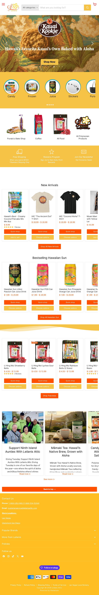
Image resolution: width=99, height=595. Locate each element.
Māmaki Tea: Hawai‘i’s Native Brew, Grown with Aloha (65, 451)
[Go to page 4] (52, 104)
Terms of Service (59, 585)
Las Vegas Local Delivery (79, 585)
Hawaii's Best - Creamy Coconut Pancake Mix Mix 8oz (14, 219)
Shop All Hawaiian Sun (49, 317)
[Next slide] (91, 43)
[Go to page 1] (47, 104)
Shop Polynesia (49, 396)
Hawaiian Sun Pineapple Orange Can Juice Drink (70, 290)
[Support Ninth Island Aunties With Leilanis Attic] (22, 427)
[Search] (87, 8)
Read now (24, 474)
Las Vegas (6, 518)
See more (48, 479)
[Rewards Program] (51, 156)
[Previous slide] (7, 43)
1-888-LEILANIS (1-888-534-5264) (24, 503)
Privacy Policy (15, 585)
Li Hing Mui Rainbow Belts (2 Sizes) (68, 366)
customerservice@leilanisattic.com (22, 508)
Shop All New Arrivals (50, 246)
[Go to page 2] (49, 104)
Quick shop (15, 231)
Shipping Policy (44, 585)
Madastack (54, 590)
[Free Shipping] (19, 156)
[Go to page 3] (50, 104)
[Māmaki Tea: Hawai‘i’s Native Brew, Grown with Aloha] (65, 427)
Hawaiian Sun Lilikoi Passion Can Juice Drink (15, 290)
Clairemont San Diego (11, 523)
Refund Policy (29, 585)
